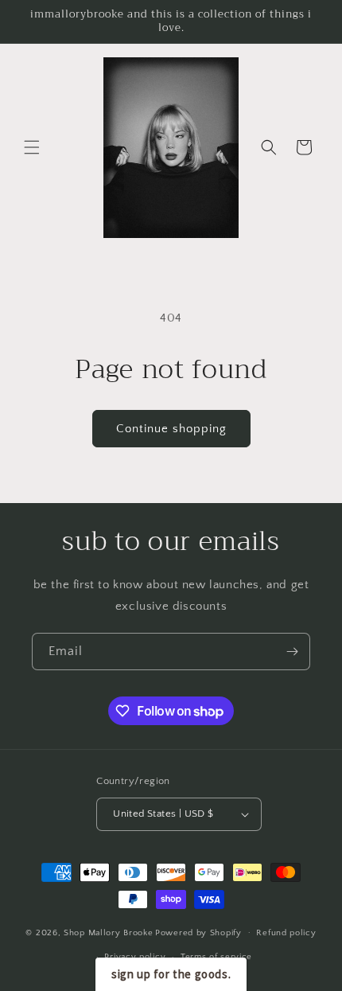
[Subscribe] (291, 651)
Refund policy (286, 933)
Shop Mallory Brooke (108, 932)
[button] (31, 147)
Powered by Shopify (198, 932)
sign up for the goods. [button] (171, 973)
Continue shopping (171, 428)
